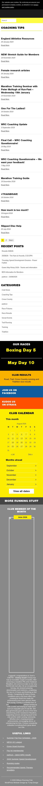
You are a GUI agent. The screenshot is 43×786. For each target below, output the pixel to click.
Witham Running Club (11, 13)
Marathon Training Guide (15, 178)
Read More (5, 45)
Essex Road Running (15, 746)
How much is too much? (14, 210)
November (21, 475)
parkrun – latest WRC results (19, 755)
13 (22, 438)
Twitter (31, 20)
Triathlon (5, 332)
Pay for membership (15, 751)
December (21, 479)
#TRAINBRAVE (9, 194)
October (21, 470)
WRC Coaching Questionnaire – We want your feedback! (21, 161)
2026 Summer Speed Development (21, 759)
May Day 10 (21, 362)
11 (13, 438)
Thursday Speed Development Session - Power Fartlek (19, 261)
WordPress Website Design (15, 783)
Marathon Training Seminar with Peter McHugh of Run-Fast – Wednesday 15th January (19, 89)
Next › (11, 240)
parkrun (4, 304)
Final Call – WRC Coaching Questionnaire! (16, 142)
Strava (36, 20)
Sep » (30, 454)
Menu (40, 20)
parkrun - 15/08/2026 (9, 277)
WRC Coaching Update (14, 124)
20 (22, 442)
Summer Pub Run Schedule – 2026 (21, 738)
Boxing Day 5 (21, 350)
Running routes (13, 763)
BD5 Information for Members (12, 272)
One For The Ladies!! (13, 108)
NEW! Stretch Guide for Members (20, 54)
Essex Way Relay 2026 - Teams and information (19, 267)
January (21, 484)
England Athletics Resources (17, 38)
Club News (6, 290)
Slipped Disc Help (11, 225)
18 (13, 442)
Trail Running (7, 322)
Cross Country (7, 299)
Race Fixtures (7, 308)
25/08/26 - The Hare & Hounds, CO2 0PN (17, 256)
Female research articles (15, 70)
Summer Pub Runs (16, 704)
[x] (40, 7)
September (21, 466)
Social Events (7, 318)
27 (22, 446)
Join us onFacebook (9, 392)
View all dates (21, 491)
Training (5, 327)
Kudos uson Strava (9, 403)
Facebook (27, 20)
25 (13, 446)
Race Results (7, 313)
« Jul (13, 454)
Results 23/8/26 (7, 251)
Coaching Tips (7, 295)
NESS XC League (14, 742)
